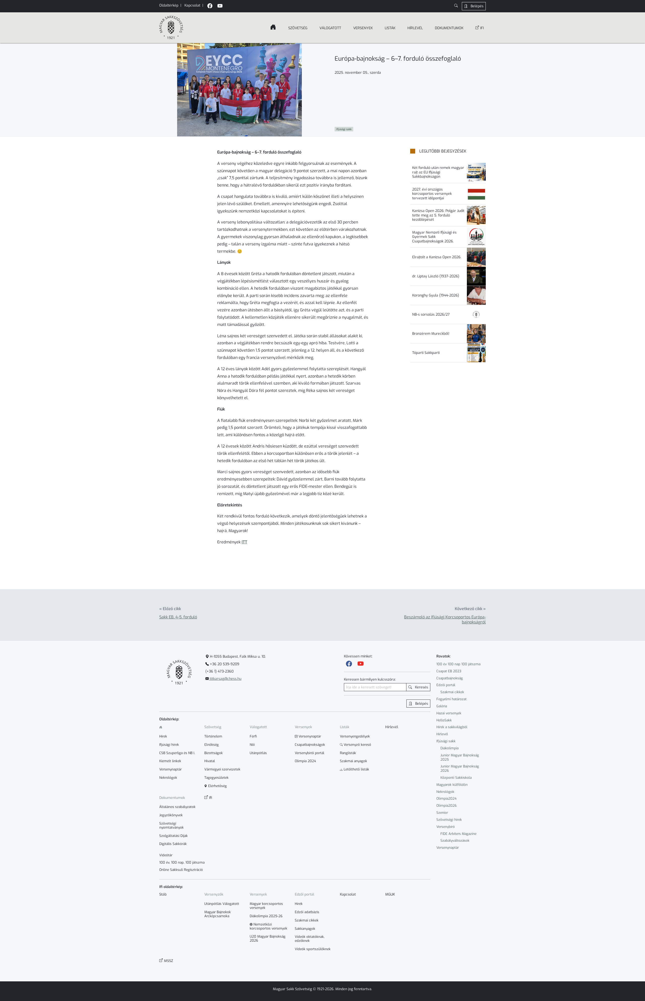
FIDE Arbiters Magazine (458, 834)
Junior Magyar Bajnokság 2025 (459, 757)
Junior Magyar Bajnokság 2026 (459, 768)
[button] (456, 6)
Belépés (476, 6)
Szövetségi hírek (449, 820)
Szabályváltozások (454, 840)
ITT (244, 542)
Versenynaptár (447, 847)
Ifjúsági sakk (446, 741)
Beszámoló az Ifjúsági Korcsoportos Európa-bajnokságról (445, 619)
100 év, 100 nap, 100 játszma (182, 863)
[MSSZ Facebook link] (209, 6)
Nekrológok (445, 792)
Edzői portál (445, 685)
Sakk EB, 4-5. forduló (178, 617)
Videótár (165, 855)
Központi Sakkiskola (456, 777)
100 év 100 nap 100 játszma (458, 664)
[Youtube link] (361, 664)
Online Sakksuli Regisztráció (181, 870)
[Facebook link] (349, 664)
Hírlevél (442, 734)
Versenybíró (445, 827)
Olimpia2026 (446, 805)
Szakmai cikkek (452, 692)
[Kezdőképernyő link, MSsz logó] (171, 27)
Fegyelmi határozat (451, 699)
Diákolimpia (449, 748)
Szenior (442, 812)
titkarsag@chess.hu (225, 678)
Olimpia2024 (446, 798)
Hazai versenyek (448, 713)
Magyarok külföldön (452, 785)
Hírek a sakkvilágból (451, 727)
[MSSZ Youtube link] (219, 6)
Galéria (441, 706)
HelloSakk (444, 720)
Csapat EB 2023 (448, 671)
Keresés (421, 687)
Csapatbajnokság (449, 678)
